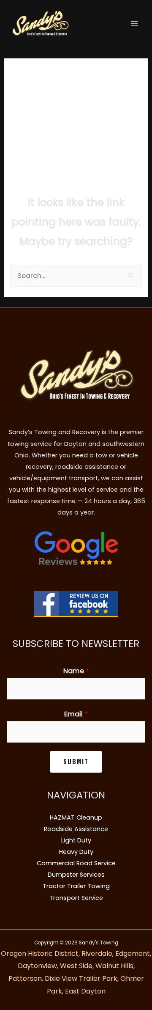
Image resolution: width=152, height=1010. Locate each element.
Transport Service (76, 898)
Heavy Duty (76, 852)
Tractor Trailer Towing (76, 886)
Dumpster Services (76, 874)
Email (76, 714)
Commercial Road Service (76, 863)
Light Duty (76, 840)
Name (76, 671)
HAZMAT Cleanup (76, 817)
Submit (76, 761)
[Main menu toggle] (134, 23)
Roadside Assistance (76, 829)
